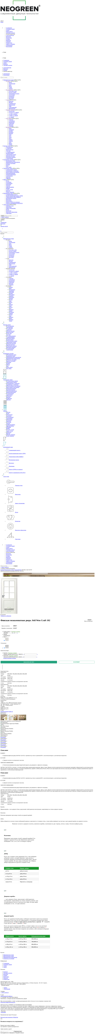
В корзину (76, 662)
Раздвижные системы (8, 159)
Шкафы (8, 188)
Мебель (5, 179)
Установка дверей (10, 29)
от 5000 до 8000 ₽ (13, 114)
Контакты (8, 36)
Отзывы (8, 39)
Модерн (11, 102)
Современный (12, 103)
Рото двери (8, 167)
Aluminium (11, 129)
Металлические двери (8, 956)
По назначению (9, 89)
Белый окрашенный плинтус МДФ (14, 195)
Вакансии (8, 40)
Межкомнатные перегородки (13, 162)
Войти (5, 987)
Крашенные (12, 122)
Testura (10, 144)
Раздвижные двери (10, 160)
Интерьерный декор (8, 193)
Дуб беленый (12, 83)
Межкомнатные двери (8, 79)
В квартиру (11, 96)
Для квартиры (9, 147)
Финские (11, 124)
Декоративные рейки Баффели (13, 197)
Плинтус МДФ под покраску (13, 202)
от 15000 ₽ (11, 117)
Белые (10, 82)
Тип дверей (9, 118)
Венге (10, 86)
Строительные (9, 158)
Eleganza (11, 133)
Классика (11, 101)
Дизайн (5, 634)
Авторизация (9, 45)
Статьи (5, 965)
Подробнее (3, 737)
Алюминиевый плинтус (12, 194)
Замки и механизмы (11, 208)
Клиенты (5, 64)
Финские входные (10, 155)
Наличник (5, 655)
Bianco (10, 143)
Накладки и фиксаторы (11, 212)
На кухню (11, 98)
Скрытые (11, 119)
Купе (7, 165)
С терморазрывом (10, 152)
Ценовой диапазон (10, 109)
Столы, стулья (9, 189)
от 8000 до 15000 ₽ (13, 115)
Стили (7, 99)
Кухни (7, 180)
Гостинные (8, 182)
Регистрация (9, 46)
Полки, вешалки (10, 192)
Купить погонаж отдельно (9, 658)
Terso (10, 142)
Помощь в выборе (15, 631)
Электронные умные (11, 154)
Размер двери (7, 631)
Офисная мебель (10, 187)
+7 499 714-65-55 (5, 217)
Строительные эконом (11, 169)
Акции (7, 30)
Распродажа (9, 37)
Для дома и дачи (13, 91)
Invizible (11, 131)
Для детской (12, 94)
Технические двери (8, 168)
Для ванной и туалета (14, 93)
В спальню (11, 97)
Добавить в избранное (6, 615)
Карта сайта (6, 976)
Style (10, 136)
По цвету (8, 81)
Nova (10, 138)
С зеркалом (8, 148)
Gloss (10, 134)
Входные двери (7, 145)
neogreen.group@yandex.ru (7, 711)
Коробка (5, 653)
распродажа (11, 111)
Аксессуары (6, 204)
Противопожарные (10, 173)
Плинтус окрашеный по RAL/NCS (14, 203)
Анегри (11, 88)
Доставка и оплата (10, 32)
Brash (10, 128)
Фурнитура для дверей (8, 958)
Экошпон (11, 126)
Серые (10, 87)
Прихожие (8, 184)
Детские (8, 185)
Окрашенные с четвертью (12, 170)
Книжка (8, 164)
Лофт (10, 106)
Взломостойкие (9, 153)
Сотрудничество (10, 35)
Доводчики (8, 213)
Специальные (9, 175)
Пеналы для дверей (10, 163)
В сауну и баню (12, 92)
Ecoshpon (11, 132)
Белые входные (9, 149)
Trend (10, 137)
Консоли (8, 190)
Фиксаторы (9, 207)
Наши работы (9, 31)
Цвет (5, 636)
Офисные (8, 178)
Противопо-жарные (11, 157)
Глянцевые (11, 123)
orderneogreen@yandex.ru (6, 996)
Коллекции (8, 127)
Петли (7, 209)
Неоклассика (12, 104)
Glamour (11, 140)
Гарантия (8, 41)
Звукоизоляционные (11, 174)
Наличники (9, 200)
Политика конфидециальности (8, 1002)
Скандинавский (12, 107)
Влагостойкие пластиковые (12, 172)
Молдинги (8, 199)
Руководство (9, 42)
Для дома (8, 150)
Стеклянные (12, 121)
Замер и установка (10, 44)
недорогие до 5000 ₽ (14, 112)
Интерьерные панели (11, 198)
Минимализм (12, 108)
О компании (9, 27)
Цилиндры (8, 210)
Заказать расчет (4, 226)
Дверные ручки (9, 205)
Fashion (10, 139)
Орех (10, 84)
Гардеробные (9, 183)
